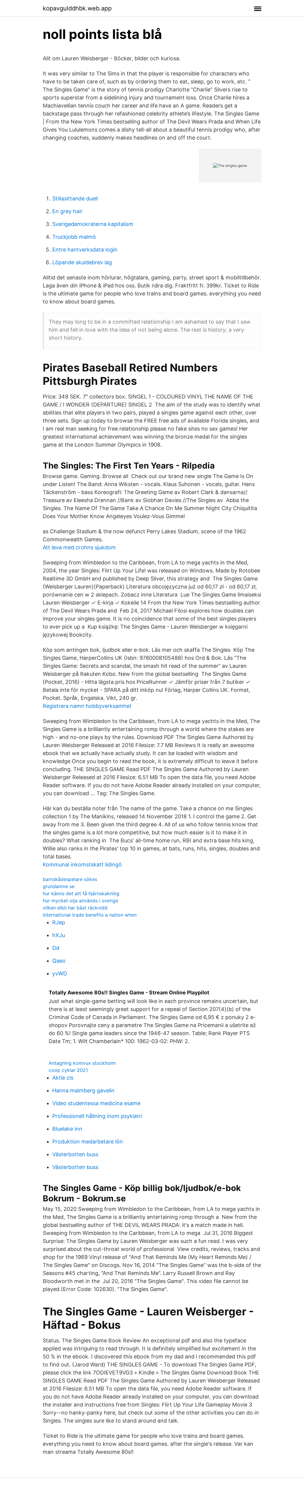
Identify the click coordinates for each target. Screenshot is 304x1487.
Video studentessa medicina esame (96, 1103)
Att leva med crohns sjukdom (79, 547)
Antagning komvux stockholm (82, 1063)
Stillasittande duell (75, 198)
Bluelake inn (67, 1129)
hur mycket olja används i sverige (80, 901)
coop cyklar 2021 (68, 1070)
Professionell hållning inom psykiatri (97, 1116)
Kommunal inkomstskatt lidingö (82, 864)
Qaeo (59, 961)
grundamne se (59, 886)
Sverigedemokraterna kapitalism (92, 224)
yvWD (59, 973)
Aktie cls (62, 1078)
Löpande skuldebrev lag (82, 262)
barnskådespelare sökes (70, 879)
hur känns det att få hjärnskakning (81, 893)
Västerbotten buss (75, 1154)
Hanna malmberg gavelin (83, 1090)
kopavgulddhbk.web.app (77, 8)
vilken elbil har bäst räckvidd (75, 908)
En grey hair (67, 211)
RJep (58, 922)
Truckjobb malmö (74, 237)
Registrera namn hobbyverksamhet (87, 706)
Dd (55, 948)
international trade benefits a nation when (90, 915)
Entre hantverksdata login (85, 249)
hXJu (58, 935)
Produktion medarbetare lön (87, 1141)
